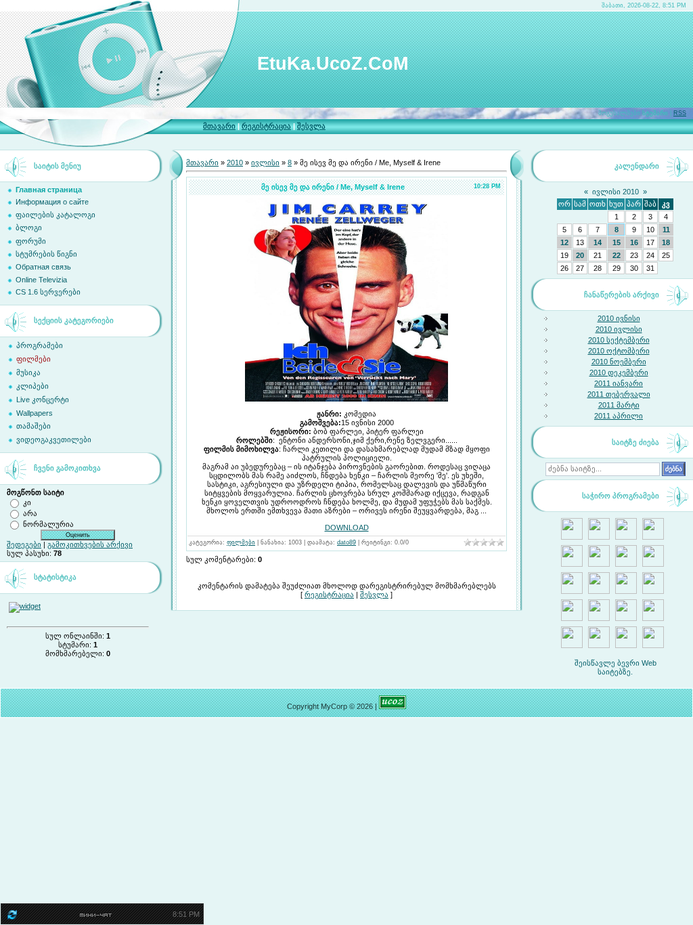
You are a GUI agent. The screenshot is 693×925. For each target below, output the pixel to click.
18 (666, 242)
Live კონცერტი (42, 399)
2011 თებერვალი (618, 394)
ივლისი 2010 (615, 192)
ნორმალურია (48, 523)
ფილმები (33, 359)
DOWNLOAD (347, 527)
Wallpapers (34, 413)
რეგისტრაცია (266, 126)
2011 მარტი (619, 405)
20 (580, 255)
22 (616, 255)
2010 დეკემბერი (618, 372)
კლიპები (32, 386)
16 (634, 242)
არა (30, 513)
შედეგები (24, 544)
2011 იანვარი (618, 383)
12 (564, 242)
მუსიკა (28, 372)
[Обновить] (11, 917)
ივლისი (265, 162)
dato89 (346, 542)
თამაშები (33, 426)
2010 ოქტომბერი (619, 351)
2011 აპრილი (618, 416)
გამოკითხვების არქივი (90, 544)
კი (27, 502)
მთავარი (219, 126)
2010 (235, 162)
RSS (679, 113)
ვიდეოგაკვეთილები (53, 439)
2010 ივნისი (619, 318)
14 (598, 242)
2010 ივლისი (619, 329)
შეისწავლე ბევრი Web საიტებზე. (615, 667)
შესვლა (311, 126)
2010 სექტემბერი (619, 340)
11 (666, 229)
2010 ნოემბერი (618, 362)
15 (616, 242)
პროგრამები (39, 345)
